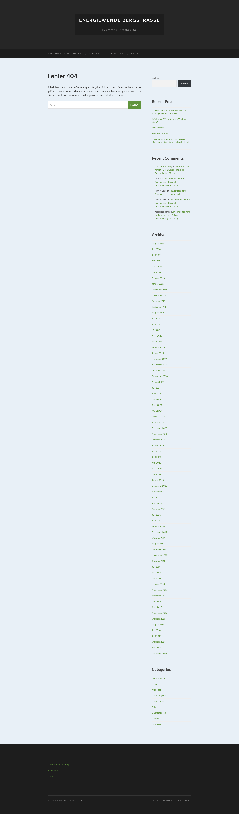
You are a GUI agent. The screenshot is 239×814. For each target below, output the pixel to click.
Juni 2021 (156, 520)
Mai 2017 (156, 601)
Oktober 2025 (158, 301)
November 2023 (159, 433)
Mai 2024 (156, 399)
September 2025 (160, 307)
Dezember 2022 (159, 485)
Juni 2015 (156, 636)
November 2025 (159, 295)
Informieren (74, 54)
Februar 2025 (158, 347)
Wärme (155, 718)
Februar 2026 (158, 278)
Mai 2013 (156, 647)
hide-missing (158, 127)
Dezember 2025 (159, 289)
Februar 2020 (158, 526)
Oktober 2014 (158, 641)
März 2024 (157, 410)
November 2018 (159, 555)
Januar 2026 (158, 283)
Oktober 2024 (158, 370)
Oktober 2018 (158, 561)
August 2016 (158, 624)
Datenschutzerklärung (58, 764)
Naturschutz (158, 701)
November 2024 (159, 364)
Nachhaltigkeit (159, 695)
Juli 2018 (156, 566)
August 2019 (158, 543)
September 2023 (160, 445)
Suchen (155, 78)
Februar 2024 (158, 416)
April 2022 (157, 503)
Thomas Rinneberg (163, 166)
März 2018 (157, 578)
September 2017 (160, 595)
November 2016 (159, 613)
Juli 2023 (156, 451)
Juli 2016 (156, 630)
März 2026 (157, 272)
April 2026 (157, 266)
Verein (134, 54)
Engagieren (116, 54)
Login (50, 776)
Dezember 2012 (159, 653)
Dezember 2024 (159, 358)
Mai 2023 (156, 462)
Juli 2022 (156, 497)
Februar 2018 (158, 584)
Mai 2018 (156, 572)
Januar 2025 (158, 353)
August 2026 (158, 243)
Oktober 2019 (158, 537)
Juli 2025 (156, 318)
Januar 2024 (158, 422)
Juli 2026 (156, 249)
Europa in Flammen (161, 133)
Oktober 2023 (158, 439)
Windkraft (157, 724)
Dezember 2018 (159, 549)
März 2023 (157, 474)
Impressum (53, 770)
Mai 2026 (156, 260)
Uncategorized (159, 712)
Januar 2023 (158, 480)
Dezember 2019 (159, 532)
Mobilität (156, 689)
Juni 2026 (156, 255)
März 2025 (157, 341)
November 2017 (159, 589)
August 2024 (158, 382)
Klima (154, 684)
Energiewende (158, 678)
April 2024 (157, 405)
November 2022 (159, 491)
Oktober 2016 (158, 618)
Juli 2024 (156, 387)
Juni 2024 (156, 393)
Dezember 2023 (159, 428)
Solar (154, 707)
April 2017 (157, 607)
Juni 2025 (156, 324)
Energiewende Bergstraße (119, 20)
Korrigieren (95, 54)
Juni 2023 (156, 457)
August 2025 (158, 312)
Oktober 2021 (158, 509)
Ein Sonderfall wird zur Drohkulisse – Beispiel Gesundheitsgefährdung (172, 169)
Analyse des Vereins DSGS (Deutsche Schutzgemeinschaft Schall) (169, 112)
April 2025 (157, 335)
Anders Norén (173, 800)
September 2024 (160, 376)
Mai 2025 (156, 330)
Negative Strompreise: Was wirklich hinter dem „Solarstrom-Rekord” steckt (170, 140)
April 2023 (157, 468)
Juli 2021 (156, 514)
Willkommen (55, 54)
